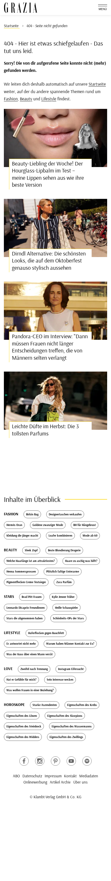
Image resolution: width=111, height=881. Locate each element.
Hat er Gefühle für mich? (21, 679)
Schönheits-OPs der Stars (68, 618)
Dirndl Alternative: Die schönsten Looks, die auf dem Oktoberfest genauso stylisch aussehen (49, 260)
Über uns (80, 782)
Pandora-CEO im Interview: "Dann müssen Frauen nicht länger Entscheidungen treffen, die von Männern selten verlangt (50, 347)
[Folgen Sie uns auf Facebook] (24, 761)
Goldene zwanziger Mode (48, 525)
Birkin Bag (32, 514)
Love (8, 668)
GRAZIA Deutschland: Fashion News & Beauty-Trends (20, 7)
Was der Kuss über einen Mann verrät (29, 654)
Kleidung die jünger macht (22, 535)
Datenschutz (32, 775)
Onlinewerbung (35, 782)
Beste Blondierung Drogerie (64, 550)
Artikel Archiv (60, 782)
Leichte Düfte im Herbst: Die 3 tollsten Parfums (45, 430)
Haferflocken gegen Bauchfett (46, 633)
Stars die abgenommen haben (24, 618)
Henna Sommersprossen (21, 571)
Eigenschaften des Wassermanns (72, 726)
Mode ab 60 (90, 535)
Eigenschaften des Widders (22, 737)
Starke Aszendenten (45, 705)
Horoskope (14, 704)
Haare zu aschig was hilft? (81, 561)
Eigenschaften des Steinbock (23, 726)
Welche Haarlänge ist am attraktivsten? (30, 561)
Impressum (53, 775)
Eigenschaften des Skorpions (64, 716)
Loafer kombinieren (60, 535)
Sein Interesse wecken (60, 679)
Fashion (11, 98)
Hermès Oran (14, 525)
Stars (9, 596)
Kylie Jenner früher (63, 597)
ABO (16, 775)
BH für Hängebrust (84, 525)
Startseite (97, 84)
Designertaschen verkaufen (65, 514)
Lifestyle (48, 98)
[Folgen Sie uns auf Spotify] (87, 761)
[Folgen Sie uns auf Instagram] (39, 761)
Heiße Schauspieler (66, 607)
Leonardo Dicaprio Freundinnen (25, 607)
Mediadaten (88, 775)
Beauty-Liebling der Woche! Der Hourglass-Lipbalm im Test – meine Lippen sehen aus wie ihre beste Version (48, 174)
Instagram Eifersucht (71, 669)
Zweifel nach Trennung (34, 669)
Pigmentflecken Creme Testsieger (26, 582)
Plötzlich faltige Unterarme (62, 571)
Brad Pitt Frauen (32, 597)
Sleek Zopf (31, 550)
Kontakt (70, 775)
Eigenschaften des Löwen (21, 716)
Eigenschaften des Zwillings (66, 737)
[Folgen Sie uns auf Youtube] (71, 761)
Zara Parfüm (64, 582)
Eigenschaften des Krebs (82, 705)
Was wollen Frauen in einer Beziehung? (30, 690)
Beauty (26, 98)
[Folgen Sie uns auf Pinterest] (55, 761)
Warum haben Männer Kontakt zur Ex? (70, 643)
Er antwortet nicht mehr (21, 643)
